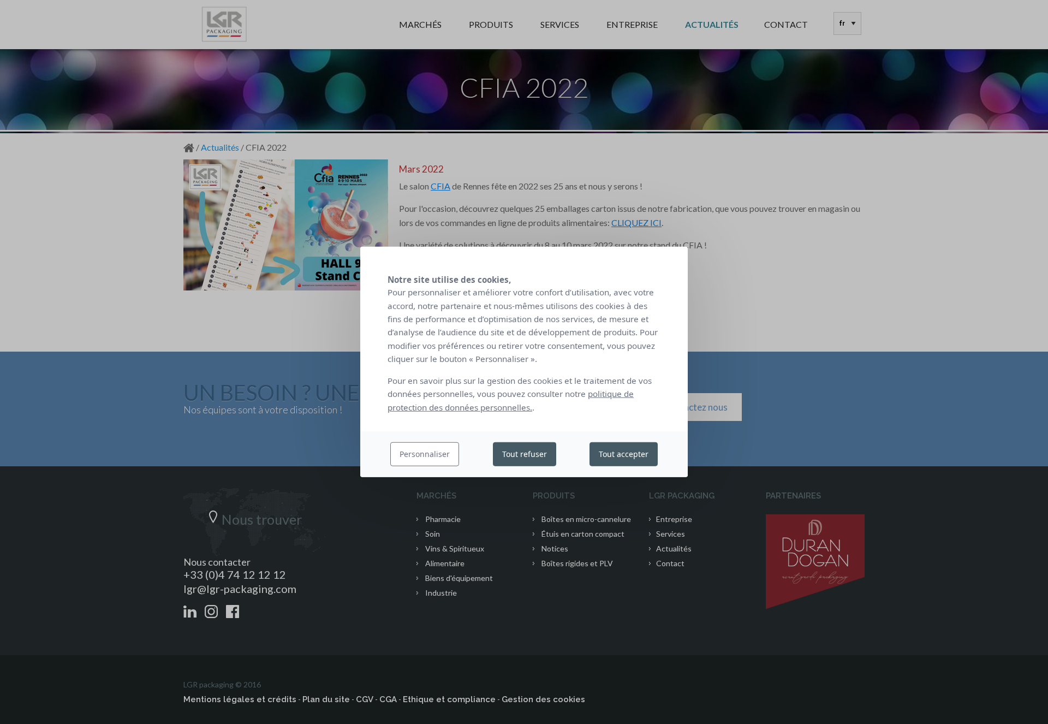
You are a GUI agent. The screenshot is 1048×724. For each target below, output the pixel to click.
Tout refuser (524, 454)
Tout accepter (623, 454)
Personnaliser (425, 454)
